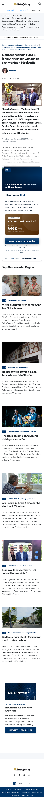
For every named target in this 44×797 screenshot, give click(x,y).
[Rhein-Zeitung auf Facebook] (19, 775)
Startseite (5, 15)
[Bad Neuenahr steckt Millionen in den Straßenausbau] (22, 617)
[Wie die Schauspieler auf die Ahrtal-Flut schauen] (22, 285)
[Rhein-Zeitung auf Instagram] (24, 775)
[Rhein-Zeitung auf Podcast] (29, 775)
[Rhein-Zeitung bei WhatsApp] (14, 775)
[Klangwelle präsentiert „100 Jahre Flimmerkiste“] (22, 550)
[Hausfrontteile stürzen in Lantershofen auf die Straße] (22, 352)
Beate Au (12, 70)
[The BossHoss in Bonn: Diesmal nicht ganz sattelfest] (22, 416)
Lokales (15, 15)
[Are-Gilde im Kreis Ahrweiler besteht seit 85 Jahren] (22, 483)
